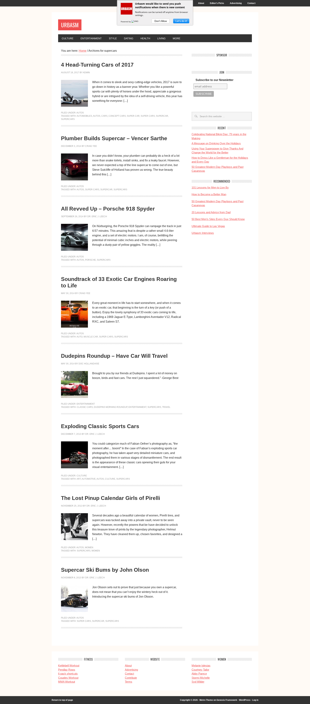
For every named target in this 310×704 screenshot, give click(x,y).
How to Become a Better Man (209, 194)
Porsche (90, 260)
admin (86, 72)
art (79, 479)
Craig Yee (91, 146)
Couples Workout (68, 677)
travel (166, 407)
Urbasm (70, 25)
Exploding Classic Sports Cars (100, 426)
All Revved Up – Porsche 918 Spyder (108, 209)
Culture (67, 38)
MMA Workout (66, 681)
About (201, 3)
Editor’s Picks (217, 3)
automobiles (84, 116)
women (95, 550)
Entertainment (91, 38)
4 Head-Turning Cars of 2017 (97, 65)
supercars (68, 119)
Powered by (126, 21)
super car (133, 116)
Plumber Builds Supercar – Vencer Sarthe (114, 138)
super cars (148, 116)
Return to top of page (62, 700)
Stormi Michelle (201, 677)
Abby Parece (199, 673)
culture (110, 479)
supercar (162, 116)
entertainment (137, 407)
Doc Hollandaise (89, 363)
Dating (128, 38)
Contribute (131, 677)
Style (113, 38)
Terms (128, 681)
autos (96, 116)
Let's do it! (181, 21)
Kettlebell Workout (68, 665)
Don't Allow (160, 21)
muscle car (91, 336)
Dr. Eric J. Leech (97, 216)
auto (80, 336)
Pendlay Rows (66, 669)
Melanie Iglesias (201, 665)
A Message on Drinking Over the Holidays (216, 143)
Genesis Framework (227, 700)
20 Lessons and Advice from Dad (211, 212)
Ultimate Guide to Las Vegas (208, 226)
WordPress (244, 700)
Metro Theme (206, 700)
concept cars (117, 116)
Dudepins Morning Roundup (110, 407)
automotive (89, 479)
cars (104, 116)
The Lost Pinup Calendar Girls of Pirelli (110, 498)
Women (89, 547)
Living (161, 38)
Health (145, 38)
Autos (80, 112)
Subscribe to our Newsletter (214, 79)
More (176, 38)
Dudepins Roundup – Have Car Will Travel (114, 356)
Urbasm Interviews (203, 232)
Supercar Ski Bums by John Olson (105, 570)
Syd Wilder (198, 681)
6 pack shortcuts (68, 673)
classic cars (85, 407)
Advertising (236, 3)
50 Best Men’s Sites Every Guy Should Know (218, 219)
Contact (251, 3)
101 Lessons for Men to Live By (210, 187)
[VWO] (135, 21)
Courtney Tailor (200, 669)
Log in (255, 700)
